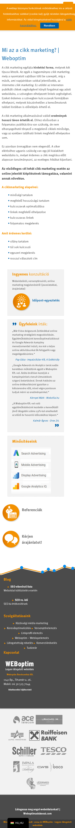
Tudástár (32, 648)
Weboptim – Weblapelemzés (32, 638)
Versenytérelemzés (45, 628)
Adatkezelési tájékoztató (20, 690)
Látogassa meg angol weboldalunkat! (37, 809)
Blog (7, 580)
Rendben (49, 25)
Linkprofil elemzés (32, 633)
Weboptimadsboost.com (37, 813)
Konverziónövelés (46, 643)
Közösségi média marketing (32, 623)
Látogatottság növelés (20, 643)
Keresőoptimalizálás (19, 628)
